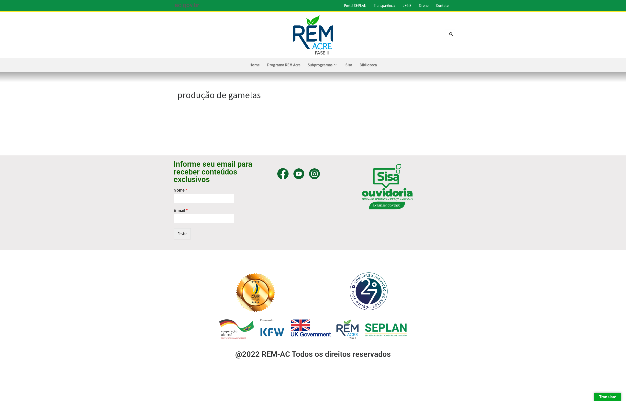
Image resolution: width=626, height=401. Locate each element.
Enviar (182, 233)
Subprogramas (320, 64)
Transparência (384, 5)
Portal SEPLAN (355, 5)
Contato (442, 5)
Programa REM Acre (284, 64)
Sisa (349, 64)
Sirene (424, 5)
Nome (180, 190)
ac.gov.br (187, 5)
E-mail (181, 210)
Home (254, 64)
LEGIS (407, 5)
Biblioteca (368, 64)
